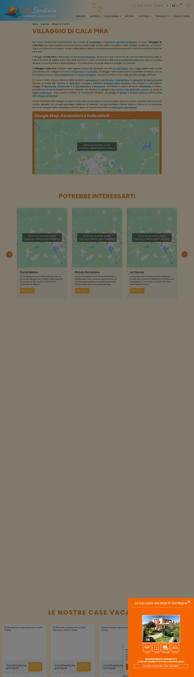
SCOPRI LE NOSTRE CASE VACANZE (161, 666)
